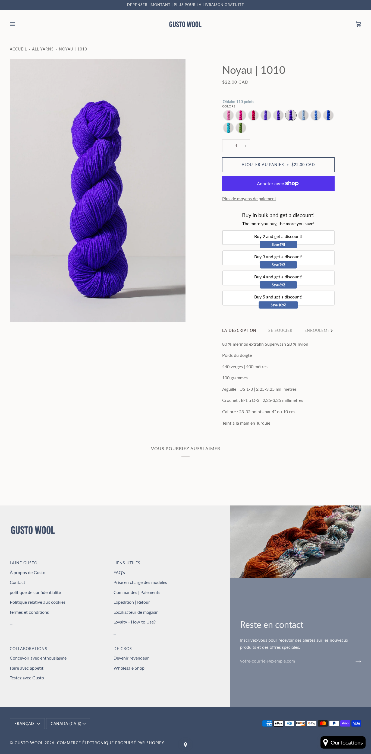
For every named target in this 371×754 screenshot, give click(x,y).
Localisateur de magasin (136, 612)
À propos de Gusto (27, 572)
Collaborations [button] (28, 648)
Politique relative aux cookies (37, 602)
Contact (17, 582)
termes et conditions (29, 612)
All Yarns (43, 49)
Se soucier (280, 330)
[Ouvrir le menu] (18, 24)
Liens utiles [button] (127, 563)
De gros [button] (123, 648)
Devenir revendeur (131, 657)
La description (239, 330)
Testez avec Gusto (27, 677)
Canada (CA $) (66, 723)
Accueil (18, 49)
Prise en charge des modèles (140, 582)
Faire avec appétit (26, 667)
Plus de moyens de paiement (249, 198)
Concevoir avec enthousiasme (38, 657)
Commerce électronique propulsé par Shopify (110, 742)
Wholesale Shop (129, 667)
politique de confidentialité (35, 592)
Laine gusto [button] (23, 563)
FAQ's (119, 572)
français (25, 723)
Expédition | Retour (132, 602)
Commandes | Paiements (137, 592)
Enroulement (320, 330)
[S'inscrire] (354, 661)
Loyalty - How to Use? (135, 621)
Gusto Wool (29, 742)
